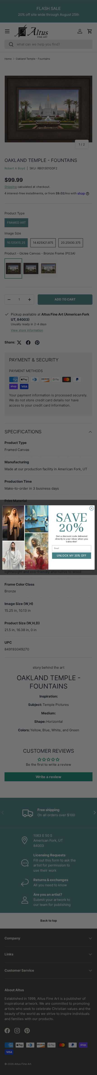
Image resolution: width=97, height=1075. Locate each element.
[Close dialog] (92, 508)
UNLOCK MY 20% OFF (71, 556)
